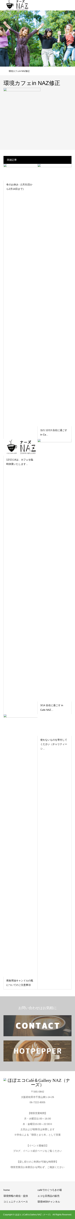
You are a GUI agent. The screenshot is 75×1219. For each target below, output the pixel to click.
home (6, 1190)
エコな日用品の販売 (48, 1195)
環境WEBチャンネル (49, 1201)
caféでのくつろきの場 (50, 1190)
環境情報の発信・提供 (15, 1195)
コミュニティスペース (15, 1201)
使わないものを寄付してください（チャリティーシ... (53, 744)
